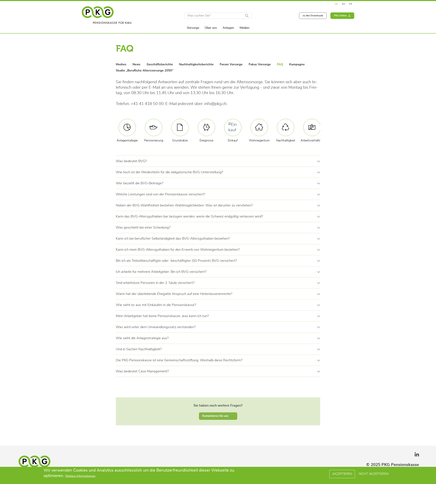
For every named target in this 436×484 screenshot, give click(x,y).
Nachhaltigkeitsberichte (196, 64)
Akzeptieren (342, 473)
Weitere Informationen (80, 476)
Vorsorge (193, 27)
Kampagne (297, 64)
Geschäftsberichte (160, 64)
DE (336, 4)
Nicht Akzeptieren (374, 473)
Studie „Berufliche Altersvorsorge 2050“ (144, 70)
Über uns (211, 27)
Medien (244, 27)
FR (350, 4)
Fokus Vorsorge (260, 64)
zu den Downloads (313, 15)
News (137, 64)
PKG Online (340, 15)
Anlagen (228, 27)
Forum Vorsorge (231, 64)
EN (343, 4)
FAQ (280, 64)
